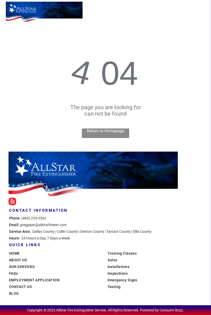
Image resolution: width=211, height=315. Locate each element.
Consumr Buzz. (172, 310)
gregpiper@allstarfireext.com (43, 225)
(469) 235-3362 (33, 218)
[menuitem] (56, 253)
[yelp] (12, 202)
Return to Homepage (105, 130)
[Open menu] (199, 11)
